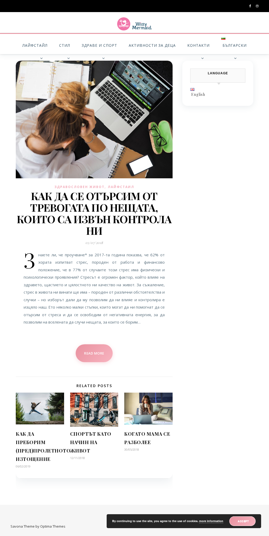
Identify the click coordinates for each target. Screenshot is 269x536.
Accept (243, 521)
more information (211, 521)
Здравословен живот (79, 187)
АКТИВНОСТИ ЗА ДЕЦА (152, 45)
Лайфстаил (121, 187)
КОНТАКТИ (198, 45)
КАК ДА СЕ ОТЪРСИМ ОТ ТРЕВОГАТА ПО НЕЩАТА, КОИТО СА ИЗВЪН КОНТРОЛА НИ (94, 213)
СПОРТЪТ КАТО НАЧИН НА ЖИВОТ (90, 442)
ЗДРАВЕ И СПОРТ (99, 45)
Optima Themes (52, 526)
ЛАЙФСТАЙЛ (35, 45)
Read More (94, 353)
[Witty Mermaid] (134, 23)
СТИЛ (64, 45)
